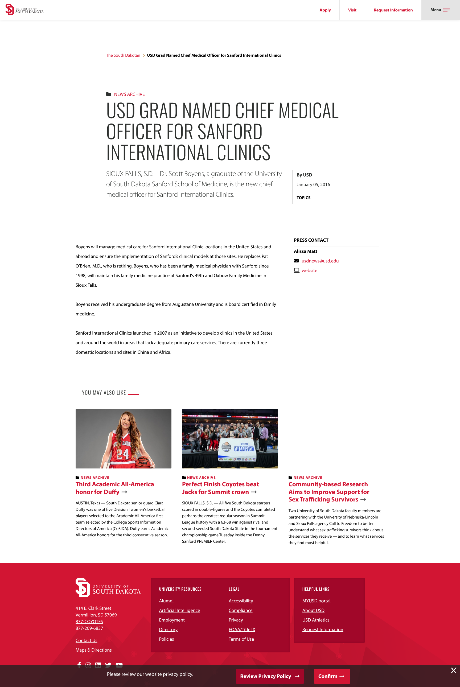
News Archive (129, 94)
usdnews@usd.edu (320, 261)
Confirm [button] (327, 676)
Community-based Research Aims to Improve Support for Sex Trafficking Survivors (329, 491)
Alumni (166, 601)
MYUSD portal (316, 601)
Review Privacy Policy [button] (265, 676)
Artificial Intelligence (179, 610)
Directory (168, 629)
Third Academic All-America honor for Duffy (115, 488)
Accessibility (241, 601)
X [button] (453, 670)
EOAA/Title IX (242, 629)
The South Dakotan (123, 55)
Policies (166, 639)
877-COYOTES (89, 621)
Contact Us (86, 640)
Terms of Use (241, 639)
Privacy (236, 620)
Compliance (240, 610)
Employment (172, 620)
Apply (325, 10)
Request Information (393, 10)
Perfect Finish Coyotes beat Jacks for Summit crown (220, 488)
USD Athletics (316, 620)
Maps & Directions (94, 650)
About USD (313, 610)
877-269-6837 (89, 628)
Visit (352, 10)
